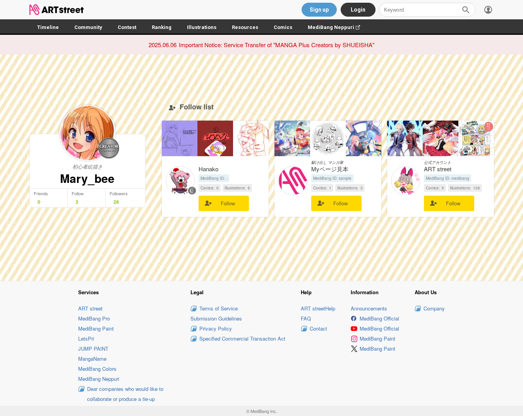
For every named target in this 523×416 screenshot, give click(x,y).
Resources (245, 27)
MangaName (92, 358)
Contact (318, 328)
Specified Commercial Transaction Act (242, 338)
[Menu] (488, 9)
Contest (127, 27)
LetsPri (86, 338)
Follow (228, 203)
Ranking (161, 27)
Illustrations (201, 27)
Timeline (48, 27)
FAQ (306, 318)
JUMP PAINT (93, 348)
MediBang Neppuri (338, 27)
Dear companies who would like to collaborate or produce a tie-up (125, 393)
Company (434, 308)
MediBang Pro (94, 318)
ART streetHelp (318, 308)
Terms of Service (218, 308)
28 (116, 201)
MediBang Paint (96, 328)
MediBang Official (379, 318)
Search (465, 9)
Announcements (369, 308)
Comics (283, 27)
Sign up (319, 10)
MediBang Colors (97, 368)
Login (358, 10)
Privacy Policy (215, 328)
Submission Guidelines (216, 318)
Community (88, 27)
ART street (90, 308)
